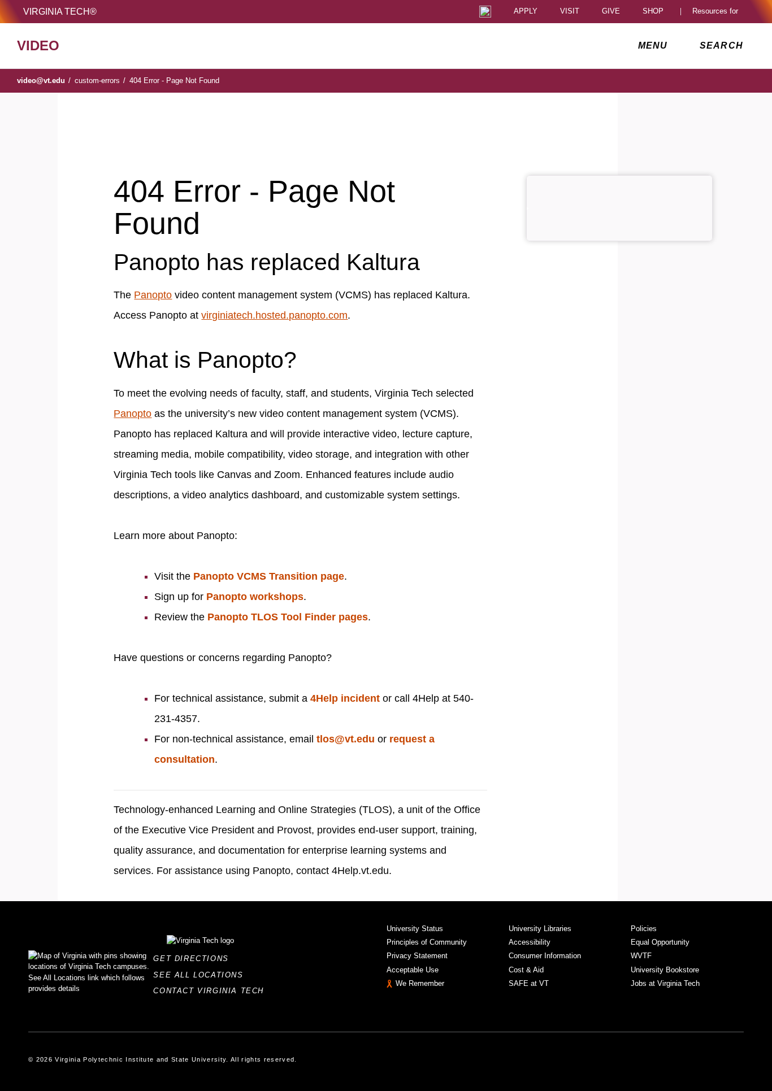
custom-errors (100, 80)
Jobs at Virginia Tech (665, 983)
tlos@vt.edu (345, 739)
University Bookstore (665, 970)
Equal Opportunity (660, 942)
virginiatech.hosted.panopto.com (274, 315)
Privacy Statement (417, 955)
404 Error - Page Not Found (174, 80)
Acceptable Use (413, 970)
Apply (525, 11)
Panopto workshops (254, 596)
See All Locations (201, 975)
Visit (569, 11)
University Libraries (540, 928)
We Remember (420, 983)
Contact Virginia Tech (211, 990)
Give (611, 11)
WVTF (641, 955)
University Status (415, 928)
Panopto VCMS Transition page (268, 576)
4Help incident (345, 698)
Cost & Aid (526, 970)
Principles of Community (427, 942)
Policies (644, 928)
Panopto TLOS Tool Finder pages (287, 617)
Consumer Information (545, 955)
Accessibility (529, 942)
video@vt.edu (44, 80)
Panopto (153, 295)
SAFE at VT (529, 983)
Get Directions (194, 958)
